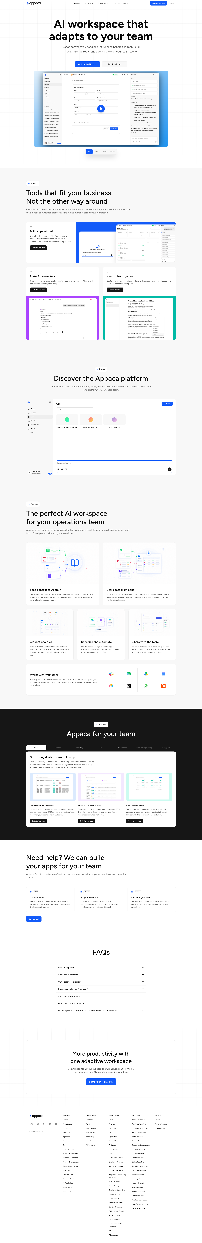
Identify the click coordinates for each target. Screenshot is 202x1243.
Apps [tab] (89, 152)
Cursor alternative (138, 1154)
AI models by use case (71, 1162)
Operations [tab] (122, 748)
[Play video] (101, 109)
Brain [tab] (105, 152)
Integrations (67, 1192)
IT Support (113, 1145)
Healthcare (90, 1120)
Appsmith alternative (140, 1128)
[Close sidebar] (50, 402)
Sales (111, 1120)
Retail (88, 1124)
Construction (91, 1128)
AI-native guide (68, 1124)
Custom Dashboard (70, 1179)
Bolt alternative (137, 1137)
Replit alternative (138, 1187)
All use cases (113, 1231)
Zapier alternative (138, 1208)
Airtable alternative (139, 1124)
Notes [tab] (112, 152)
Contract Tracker (115, 1207)
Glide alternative (138, 1162)
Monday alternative (139, 1179)
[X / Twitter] (43, 1124)
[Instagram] (37, 1124)
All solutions (113, 1235)
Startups (66, 1132)
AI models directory (70, 1154)
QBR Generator (114, 1220)
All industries (91, 1145)
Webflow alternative (139, 1200)
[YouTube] (55, 1124)
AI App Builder (68, 1183)
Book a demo (114, 64)
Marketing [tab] (79, 748)
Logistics (89, 1141)
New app (168, 404)
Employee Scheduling (117, 1190)
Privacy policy (160, 1128)
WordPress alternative (140, 1204)
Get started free (158, 3)
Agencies (66, 1137)
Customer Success (116, 1158)
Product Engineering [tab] (144, 748)
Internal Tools (68, 1170)
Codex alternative (138, 1149)
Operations (113, 1137)
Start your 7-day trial (101, 1081)
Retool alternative (138, 1192)
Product (77, 3)
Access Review (114, 1215)
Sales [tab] (36, 748)
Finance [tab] (58, 748)
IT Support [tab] (166, 748)
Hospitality (90, 1137)
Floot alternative (138, 1158)
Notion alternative (138, 1183)
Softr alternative (138, 1196)
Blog (65, 1145)
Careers (158, 1120)
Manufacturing (91, 1132)
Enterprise (116, 3)
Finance (112, 1124)
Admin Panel (67, 1187)
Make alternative (138, 1175)
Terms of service (161, 1124)
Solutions (89, 3)
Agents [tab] (97, 152)
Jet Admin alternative (140, 1166)
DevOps (112, 1154)
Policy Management (116, 1186)
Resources (102, 3)
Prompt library (68, 1149)
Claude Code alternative (141, 1145)
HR (110, 1132)
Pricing (125, 3)
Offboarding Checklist (117, 1211)
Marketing (112, 1128)
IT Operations (114, 1149)
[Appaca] (33, 3)
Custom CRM (68, 1175)
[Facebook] (31, 1124)
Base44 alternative (139, 1132)
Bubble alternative (138, 1141)
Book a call (34, 919)
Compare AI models (70, 1158)
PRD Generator (114, 1194)
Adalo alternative (138, 1120)
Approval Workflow (116, 1203)
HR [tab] (101, 748)
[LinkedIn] (49, 1124)
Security (66, 1141)
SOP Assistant (114, 1182)
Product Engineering (116, 1141)
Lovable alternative (139, 1170)
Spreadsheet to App (70, 1166)
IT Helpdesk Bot (115, 1199)
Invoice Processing (116, 1166)
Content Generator (116, 1170)
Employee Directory (116, 1162)
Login (172, 3)
